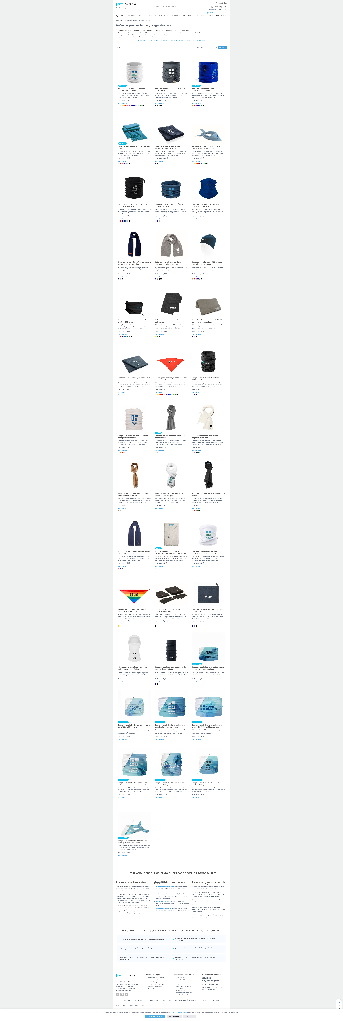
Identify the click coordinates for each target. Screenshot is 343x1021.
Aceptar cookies (155, 1016)
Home (117, 20)
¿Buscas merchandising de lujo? (156, 984)
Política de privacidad (180, 1000)
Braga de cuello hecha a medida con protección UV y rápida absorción (207, 726)
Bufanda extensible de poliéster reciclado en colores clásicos (168, 263)
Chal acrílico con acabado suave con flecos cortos (170, 437)
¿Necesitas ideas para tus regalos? (156, 982)
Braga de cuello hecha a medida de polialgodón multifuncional (132, 842)
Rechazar (190, 1016)
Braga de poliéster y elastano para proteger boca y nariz (206, 205)
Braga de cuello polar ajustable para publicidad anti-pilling (207, 90)
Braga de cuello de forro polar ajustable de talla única (208, 610)
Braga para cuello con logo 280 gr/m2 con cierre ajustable (133, 205)
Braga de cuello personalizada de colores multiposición (131, 90)
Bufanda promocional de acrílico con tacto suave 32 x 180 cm (133, 495)
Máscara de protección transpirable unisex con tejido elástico (132, 668)
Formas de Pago (180, 988)
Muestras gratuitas (180, 990)
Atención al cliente (139, 1000)
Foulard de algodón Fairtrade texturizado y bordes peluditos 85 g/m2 (171, 552)
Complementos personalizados (129, 20)
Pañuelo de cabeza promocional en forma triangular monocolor (206, 147)
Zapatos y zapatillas (200, 40)
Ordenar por (199, 47)
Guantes (181, 40)
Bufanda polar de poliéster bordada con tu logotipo (171, 321)
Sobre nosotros (127, 1000)
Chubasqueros (142, 40)
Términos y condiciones (153, 1000)
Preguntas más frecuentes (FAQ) (184, 992)
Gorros (156, 40)
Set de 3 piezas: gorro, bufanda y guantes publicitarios (168, 610)
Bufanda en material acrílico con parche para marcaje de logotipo (134, 263)
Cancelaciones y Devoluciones (183, 986)
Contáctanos (216, 1000)
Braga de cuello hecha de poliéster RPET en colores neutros (206, 379)
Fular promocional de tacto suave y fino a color (208, 495)
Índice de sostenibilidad (182, 994)
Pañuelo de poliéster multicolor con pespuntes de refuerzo (133, 610)
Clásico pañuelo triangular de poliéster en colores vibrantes (171, 379)
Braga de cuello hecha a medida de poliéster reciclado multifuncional (132, 784)
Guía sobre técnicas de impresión (156, 977)
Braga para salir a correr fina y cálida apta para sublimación (133, 437)
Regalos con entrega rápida (155, 986)
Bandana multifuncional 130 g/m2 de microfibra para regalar (207, 263)
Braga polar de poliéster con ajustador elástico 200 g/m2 (134, 321)
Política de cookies (194, 1000)
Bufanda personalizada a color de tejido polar (134, 147)
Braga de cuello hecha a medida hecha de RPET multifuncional (134, 726)
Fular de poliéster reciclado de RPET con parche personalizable (207, 321)
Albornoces (189, 40)
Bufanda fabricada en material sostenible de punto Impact (167, 147)
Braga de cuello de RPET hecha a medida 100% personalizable (205, 784)
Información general (181, 977)
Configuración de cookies (179, 1012)
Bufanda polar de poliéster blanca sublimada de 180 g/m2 (169, 495)
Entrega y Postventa (181, 984)
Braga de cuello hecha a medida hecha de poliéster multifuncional (208, 668)
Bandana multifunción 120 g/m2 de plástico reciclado (169, 205)
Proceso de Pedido (180, 979)
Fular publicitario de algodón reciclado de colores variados (134, 552)
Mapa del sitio (206, 1000)
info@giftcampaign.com (217, 6)
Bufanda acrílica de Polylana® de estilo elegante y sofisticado (134, 379)
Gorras (150, 40)
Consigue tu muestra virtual (182, 982)
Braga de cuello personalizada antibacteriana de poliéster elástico (206, 552)
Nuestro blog (151, 988)
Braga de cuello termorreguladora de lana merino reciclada (170, 668)
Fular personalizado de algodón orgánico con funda (205, 437)
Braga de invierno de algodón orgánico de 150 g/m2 (171, 90)
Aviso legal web (167, 1000)
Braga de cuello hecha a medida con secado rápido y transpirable (170, 726)
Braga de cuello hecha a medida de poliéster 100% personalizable (169, 784)
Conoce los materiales (153, 979)
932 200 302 (221, 3)
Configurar (174, 1016)
